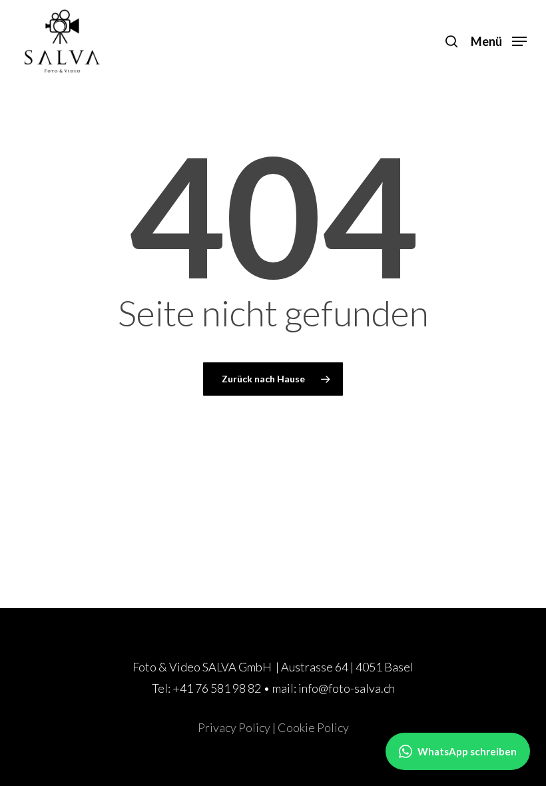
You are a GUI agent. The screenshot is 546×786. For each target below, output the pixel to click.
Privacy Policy (234, 727)
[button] (499, 39)
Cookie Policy (313, 727)
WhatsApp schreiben (467, 751)
